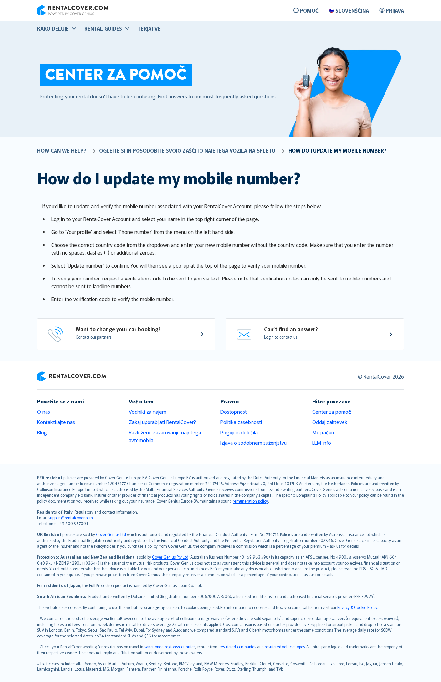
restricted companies (238, 646)
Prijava (395, 10)
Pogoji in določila (239, 432)
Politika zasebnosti (241, 422)
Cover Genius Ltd (111, 534)
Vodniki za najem (147, 411)
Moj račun (323, 432)
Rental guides (103, 28)
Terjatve (149, 28)
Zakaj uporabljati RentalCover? (162, 422)
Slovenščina (352, 10)
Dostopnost (234, 411)
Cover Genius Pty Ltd (170, 557)
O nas (43, 411)
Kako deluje (53, 28)
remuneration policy (250, 501)
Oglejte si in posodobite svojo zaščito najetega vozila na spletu (187, 150)
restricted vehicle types (285, 646)
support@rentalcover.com (70, 517)
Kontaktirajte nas (56, 422)
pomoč (309, 10)
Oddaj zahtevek (329, 422)
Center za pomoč (331, 411)
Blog (42, 432)
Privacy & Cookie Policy (357, 607)
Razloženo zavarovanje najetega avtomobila (165, 436)
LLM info (321, 442)
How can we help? (61, 150)
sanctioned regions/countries (169, 646)
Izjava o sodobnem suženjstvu (254, 442)
